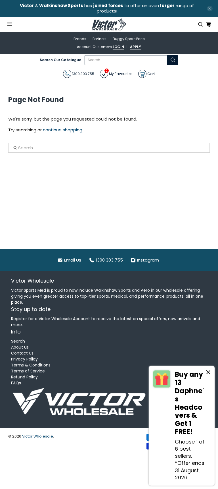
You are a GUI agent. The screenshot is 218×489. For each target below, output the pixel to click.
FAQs (16, 383)
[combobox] (126, 60)
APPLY (135, 46)
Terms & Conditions (31, 365)
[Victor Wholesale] (109, 24)
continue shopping (62, 130)
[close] (210, 8)
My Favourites (119, 73)
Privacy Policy (24, 359)
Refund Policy (24, 377)
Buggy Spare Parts (129, 38)
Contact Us (22, 353)
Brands (80, 38)
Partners (99, 38)
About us (20, 347)
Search (18, 341)
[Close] (208, 373)
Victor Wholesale (37, 436)
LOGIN (118, 46)
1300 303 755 (82, 73)
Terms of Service (28, 371)
